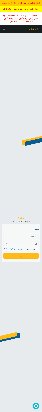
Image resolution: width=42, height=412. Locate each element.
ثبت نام (14, 222)
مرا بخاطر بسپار (31, 249)
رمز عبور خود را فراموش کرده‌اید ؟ (13, 249)
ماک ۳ (21, 218)
